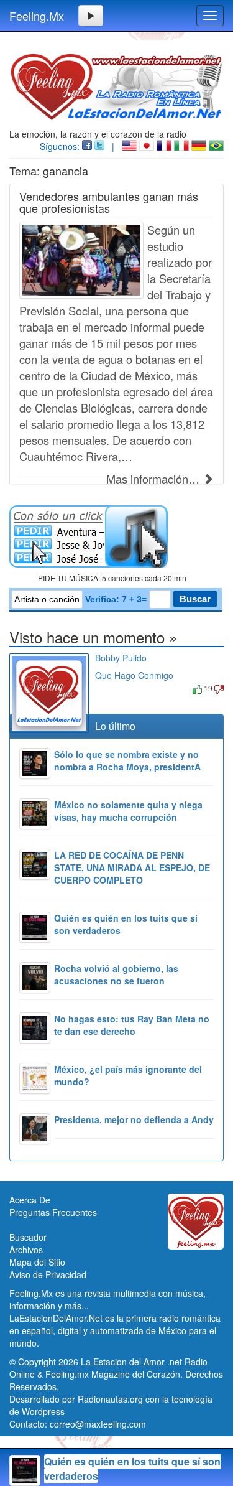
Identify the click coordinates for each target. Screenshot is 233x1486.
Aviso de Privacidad (47, 1274)
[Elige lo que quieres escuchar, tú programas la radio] (116, 536)
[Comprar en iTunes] (109, 688)
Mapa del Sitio (37, 1262)
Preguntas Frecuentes (53, 1212)
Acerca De (29, 1200)
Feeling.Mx (36, 15)
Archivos (26, 1249)
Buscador (28, 1237)
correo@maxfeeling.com (98, 1424)
